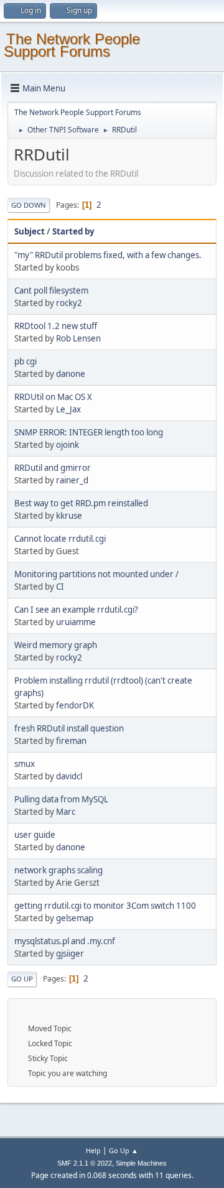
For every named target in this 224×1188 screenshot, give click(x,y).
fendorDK (75, 705)
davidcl (69, 776)
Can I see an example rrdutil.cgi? (76, 609)
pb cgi (25, 361)
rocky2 (69, 303)
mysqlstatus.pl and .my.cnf (64, 941)
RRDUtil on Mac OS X (53, 396)
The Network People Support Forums (72, 45)
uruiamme (76, 622)
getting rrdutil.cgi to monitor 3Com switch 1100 (105, 905)
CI (60, 586)
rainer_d (72, 480)
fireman (71, 740)
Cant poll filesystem (51, 290)
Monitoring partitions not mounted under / (96, 574)
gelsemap (74, 918)
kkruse (69, 515)
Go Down (28, 205)
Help (93, 1150)
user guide (34, 834)
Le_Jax (68, 409)
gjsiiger (70, 953)
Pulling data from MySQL (61, 799)
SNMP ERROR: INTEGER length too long (88, 432)
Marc (65, 811)
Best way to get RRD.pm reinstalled (81, 503)
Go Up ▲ (123, 1150)
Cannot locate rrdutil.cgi (60, 538)
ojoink (67, 444)
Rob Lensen (78, 338)
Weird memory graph (55, 645)
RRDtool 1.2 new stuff (55, 326)
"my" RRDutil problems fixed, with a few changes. (108, 255)
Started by (73, 231)
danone (70, 373)
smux (24, 763)
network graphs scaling (58, 870)
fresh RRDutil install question (69, 728)
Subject (29, 231)
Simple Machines (141, 1163)
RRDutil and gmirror (52, 467)
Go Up (22, 978)
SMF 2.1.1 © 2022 (84, 1163)
